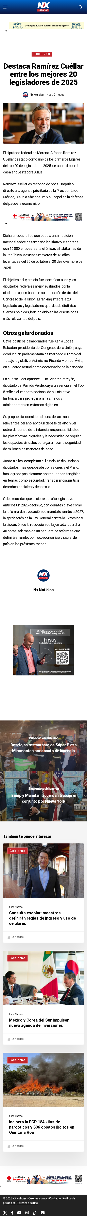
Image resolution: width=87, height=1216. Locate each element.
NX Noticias (17, 937)
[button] (5, 7)
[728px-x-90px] (46, 223)
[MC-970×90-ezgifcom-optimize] (46, 30)
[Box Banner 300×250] (43, 677)
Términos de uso (27, 1202)
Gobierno (42, 54)
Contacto (55, 1198)
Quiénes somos (38, 1198)
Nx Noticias (37, 94)
